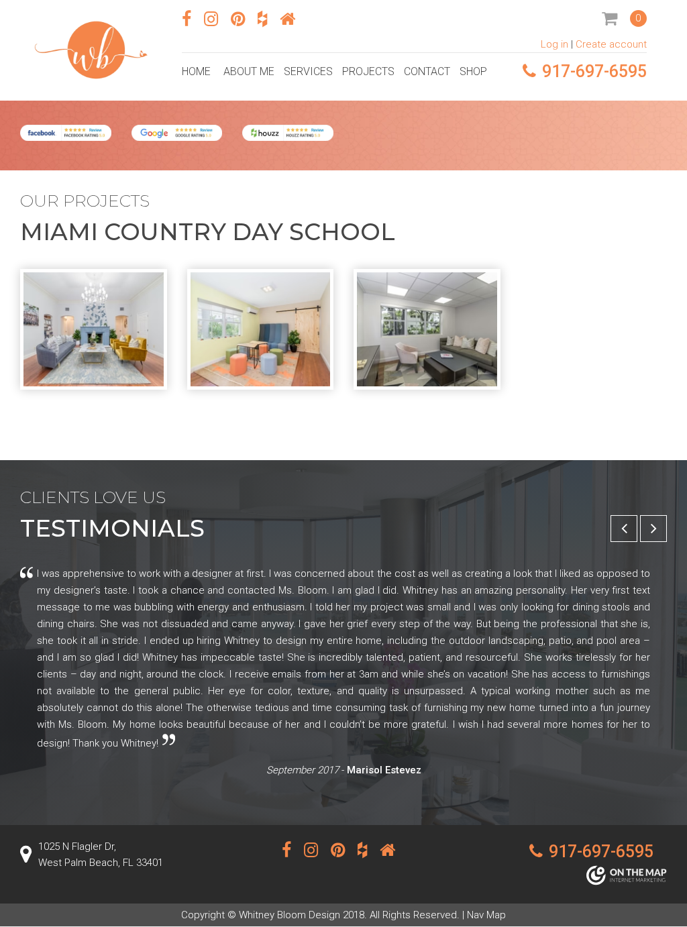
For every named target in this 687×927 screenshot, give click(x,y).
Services (308, 71)
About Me (248, 71)
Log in (554, 44)
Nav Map (486, 915)
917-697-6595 (594, 71)
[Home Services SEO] (626, 877)
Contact (427, 71)
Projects (368, 71)
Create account (611, 44)
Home (196, 71)
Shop (473, 71)
